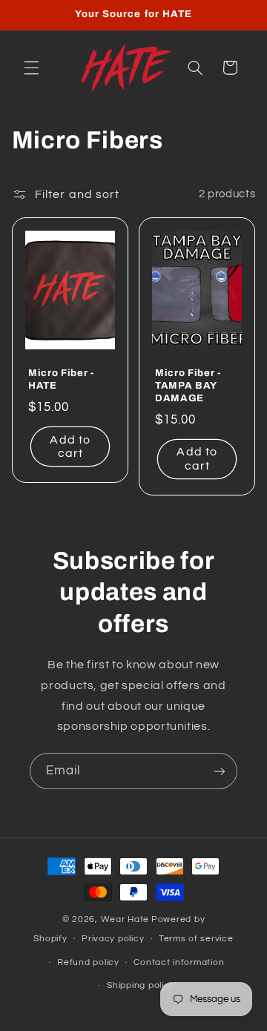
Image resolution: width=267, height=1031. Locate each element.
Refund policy (88, 962)
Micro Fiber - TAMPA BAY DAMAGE (188, 386)
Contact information (179, 962)
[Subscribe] (219, 771)
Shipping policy (140, 985)
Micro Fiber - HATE (61, 380)
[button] (31, 67)
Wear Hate (125, 919)
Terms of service (196, 939)
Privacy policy (113, 939)
